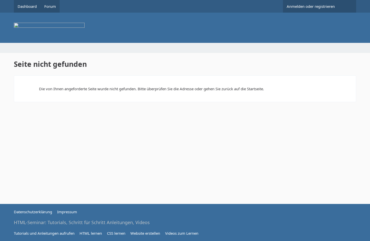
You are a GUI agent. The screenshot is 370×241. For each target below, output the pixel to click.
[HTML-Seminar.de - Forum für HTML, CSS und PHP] (185, 27)
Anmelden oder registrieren (311, 6)
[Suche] (347, 6)
